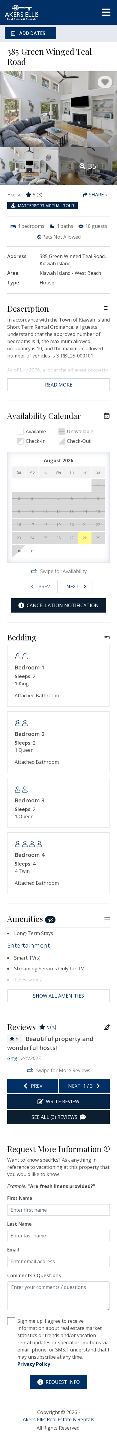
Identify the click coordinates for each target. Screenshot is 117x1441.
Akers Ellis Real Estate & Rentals (58, 1419)
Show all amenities (58, 996)
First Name (19, 1198)
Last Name (19, 1224)
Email (13, 1249)
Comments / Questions (34, 1275)
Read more (58, 384)
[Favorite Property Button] (105, 82)
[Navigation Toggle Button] (106, 12)
